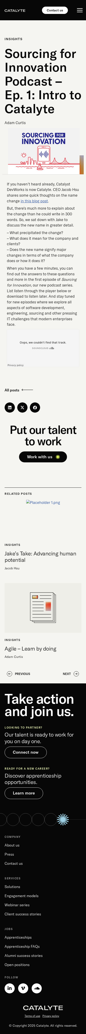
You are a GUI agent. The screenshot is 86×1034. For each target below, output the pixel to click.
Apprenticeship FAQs (22, 946)
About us (12, 845)
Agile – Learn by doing (30, 648)
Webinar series (17, 905)
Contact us (14, 863)
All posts (12, 390)
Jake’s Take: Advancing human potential (40, 556)
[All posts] (27, 390)
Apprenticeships (18, 937)
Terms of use (32, 1016)
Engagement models (22, 895)
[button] (10, 407)
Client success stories (23, 914)
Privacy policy (50, 1016)
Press (9, 854)
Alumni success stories (24, 955)
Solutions (12, 886)
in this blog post (34, 201)
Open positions (17, 964)
